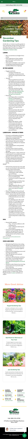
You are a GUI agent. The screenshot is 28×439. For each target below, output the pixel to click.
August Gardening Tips (14, 305)
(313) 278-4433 (21, 393)
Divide (10, 98)
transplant (11, 100)
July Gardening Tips (14, 369)
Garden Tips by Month (14, 30)
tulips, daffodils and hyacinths (16, 91)
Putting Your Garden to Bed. (10, 49)
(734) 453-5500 (21, 396)
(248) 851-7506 (21, 401)
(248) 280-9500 (9, 400)
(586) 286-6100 (8, 393)
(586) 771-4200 (8, 396)
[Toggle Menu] (14, 18)
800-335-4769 (17, 5)
